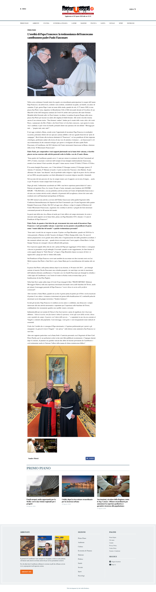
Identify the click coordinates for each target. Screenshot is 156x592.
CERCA (131, 9)
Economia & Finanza (60, 23)
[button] (90, 458)
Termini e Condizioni (114, 551)
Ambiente (36, 23)
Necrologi (130, 23)
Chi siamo (111, 540)
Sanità (103, 23)
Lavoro (74, 23)
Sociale (112, 23)
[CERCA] (135, 9)
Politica (94, 23)
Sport (121, 23)
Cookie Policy (112, 548)
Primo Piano (24, 23)
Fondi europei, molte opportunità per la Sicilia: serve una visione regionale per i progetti (41, 501)
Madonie (84, 23)
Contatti (111, 543)
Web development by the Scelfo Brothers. (78, 588)
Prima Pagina (112, 537)
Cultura (46, 23)
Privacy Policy (113, 545)
